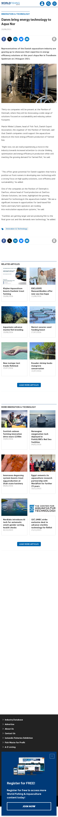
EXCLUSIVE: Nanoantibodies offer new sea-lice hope (41, 291)
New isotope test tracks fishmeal (11, 364)
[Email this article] (27, 39)
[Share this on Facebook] (3, 39)
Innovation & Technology (15, 14)
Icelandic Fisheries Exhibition (19, 738)
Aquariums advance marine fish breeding (13, 328)
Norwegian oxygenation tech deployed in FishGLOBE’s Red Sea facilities (41, 436)
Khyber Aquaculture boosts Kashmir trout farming (13, 291)
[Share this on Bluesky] (21, 39)
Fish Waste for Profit (15, 742)
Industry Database (14, 719)
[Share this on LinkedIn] (15, 39)
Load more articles (29, 385)
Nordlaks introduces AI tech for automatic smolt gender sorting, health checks (14, 523)
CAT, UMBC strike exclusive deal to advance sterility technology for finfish (41, 523)
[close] (56, 33)
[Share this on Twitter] (9, 39)
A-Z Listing (10, 747)
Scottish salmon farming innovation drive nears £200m (12, 434)
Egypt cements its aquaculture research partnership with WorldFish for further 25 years (41, 480)
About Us (9, 728)
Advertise (9, 724)
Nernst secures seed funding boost (41, 328)
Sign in (22, 33)
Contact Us (10, 733)
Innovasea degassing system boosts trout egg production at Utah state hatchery (13, 479)
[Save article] (54, 39)
